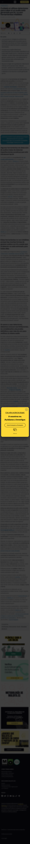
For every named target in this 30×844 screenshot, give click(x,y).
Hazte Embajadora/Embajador (15, 425)
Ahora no (15, 433)
